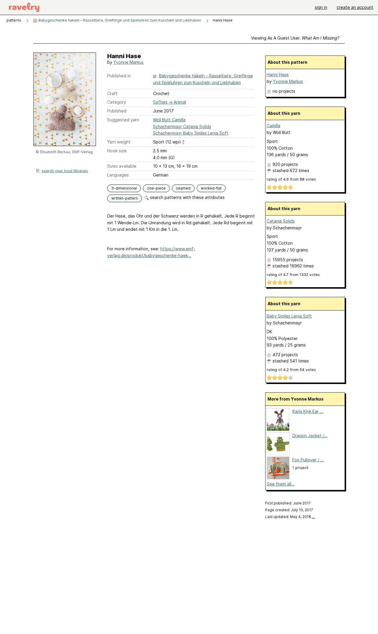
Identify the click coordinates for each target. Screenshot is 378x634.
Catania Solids (281, 220)
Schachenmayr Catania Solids (182, 126)
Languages (118, 174)
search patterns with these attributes (187, 197)
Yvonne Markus (128, 62)
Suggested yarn (123, 119)
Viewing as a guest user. (295, 37)
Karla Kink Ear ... (307, 411)
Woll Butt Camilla (169, 119)
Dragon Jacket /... (310, 435)
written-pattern (124, 198)
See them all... (281, 483)
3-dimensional (124, 188)
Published (116, 110)
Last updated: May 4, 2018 (290, 516)
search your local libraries (65, 171)
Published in (119, 75)
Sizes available (121, 166)
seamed (183, 188)
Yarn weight (119, 141)
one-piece (156, 188)
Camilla (273, 125)
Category (116, 101)
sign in (321, 7)
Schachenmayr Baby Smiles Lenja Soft (190, 132)
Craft (112, 93)
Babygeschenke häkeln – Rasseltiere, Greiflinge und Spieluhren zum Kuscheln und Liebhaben (119, 20)
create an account (355, 7)
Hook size (117, 150)
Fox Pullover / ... (308, 459)
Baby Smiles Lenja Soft (289, 315)
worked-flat (211, 188)
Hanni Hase (278, 74)
